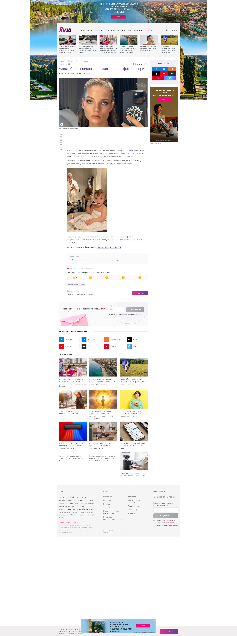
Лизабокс (148, 30)
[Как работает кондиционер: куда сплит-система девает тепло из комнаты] (73, 431)
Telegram (114, 247)
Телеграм (68, 339)
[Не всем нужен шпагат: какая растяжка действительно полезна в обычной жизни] (67, 40)
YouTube (68, 346)
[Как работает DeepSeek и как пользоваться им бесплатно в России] (134, 431)
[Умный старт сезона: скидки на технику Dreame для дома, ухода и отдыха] (88, 40)
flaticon (70, 532)
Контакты (107, 504)
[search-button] (167, 30)
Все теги (131, 513)
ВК (120, 247)
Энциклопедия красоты (133, 501)
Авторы (106, 507)
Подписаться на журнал (68, 523)
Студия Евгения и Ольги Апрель (75, 530)
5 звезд (141, 64)
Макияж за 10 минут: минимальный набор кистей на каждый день (98, 260)
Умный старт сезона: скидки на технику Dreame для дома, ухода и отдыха (87, 49)
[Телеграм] (156, 69)
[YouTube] (164, 73)
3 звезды (137, 64)
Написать (141, 293)
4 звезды (139, 64)
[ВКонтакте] (164, 69)
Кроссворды (132, 509)
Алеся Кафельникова (76, 285)
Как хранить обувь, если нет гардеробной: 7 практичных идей (71, 458)
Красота (98, 30)
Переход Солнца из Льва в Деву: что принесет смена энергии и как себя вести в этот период (101, 414)
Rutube (135, 339)
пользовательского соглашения (117, 316)
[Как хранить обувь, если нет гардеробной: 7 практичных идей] (73, 452)
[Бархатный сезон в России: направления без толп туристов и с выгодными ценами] (128, 40)
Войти (174, 30)
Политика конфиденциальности (112, 518)
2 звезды (135, 64)
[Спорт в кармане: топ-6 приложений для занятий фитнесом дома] (103, 431)
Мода (89, 30)
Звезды (81, 30)
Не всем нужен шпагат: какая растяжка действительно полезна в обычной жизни (67, 49)
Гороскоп (121, 30)
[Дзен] (172, 73)
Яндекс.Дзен (103, 247)
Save (61, 124)
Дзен (89, 346)
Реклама (107, 500)
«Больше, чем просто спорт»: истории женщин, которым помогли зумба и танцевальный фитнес (108, 49)
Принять (169, 631)
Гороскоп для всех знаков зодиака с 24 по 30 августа (70, 412)
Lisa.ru (61, 64)
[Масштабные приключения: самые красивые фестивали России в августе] (169, 40)
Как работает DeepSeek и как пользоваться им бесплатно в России (133, 445)
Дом (129, 30)
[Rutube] (156, 73)
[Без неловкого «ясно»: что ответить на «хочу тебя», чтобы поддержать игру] (134, 399)
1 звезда (134, 64)
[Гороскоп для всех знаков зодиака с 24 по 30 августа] (73, 399)
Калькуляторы (133, 506)
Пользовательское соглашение (111, 512)
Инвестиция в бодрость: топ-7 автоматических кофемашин (133, 474)
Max (134, 346)
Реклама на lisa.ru (155, 143)
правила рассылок (115, 317)
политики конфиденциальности (134, 316)
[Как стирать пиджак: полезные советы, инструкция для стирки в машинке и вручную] (103, 452)
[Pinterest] (158, 78)
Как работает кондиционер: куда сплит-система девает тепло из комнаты (71, 445)
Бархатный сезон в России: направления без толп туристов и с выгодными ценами (128, 49)
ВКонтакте (91, 339)
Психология (109, 30)
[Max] (170, 78)
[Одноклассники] (172, 69)
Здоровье (137, 30)
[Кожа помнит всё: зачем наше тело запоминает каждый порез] (149, 40)
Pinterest (114, 346)
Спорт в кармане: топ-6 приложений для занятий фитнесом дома (100, 445)
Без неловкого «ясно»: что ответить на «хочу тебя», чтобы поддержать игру (133, 413)
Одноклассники (116, 339)
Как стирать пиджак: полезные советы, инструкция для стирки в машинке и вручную (103, 458)
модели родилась (125, 150)
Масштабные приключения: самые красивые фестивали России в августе (168, 49)
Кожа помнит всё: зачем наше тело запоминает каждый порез (148, 48)
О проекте (107, 496)
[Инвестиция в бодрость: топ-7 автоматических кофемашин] (134, 461)
